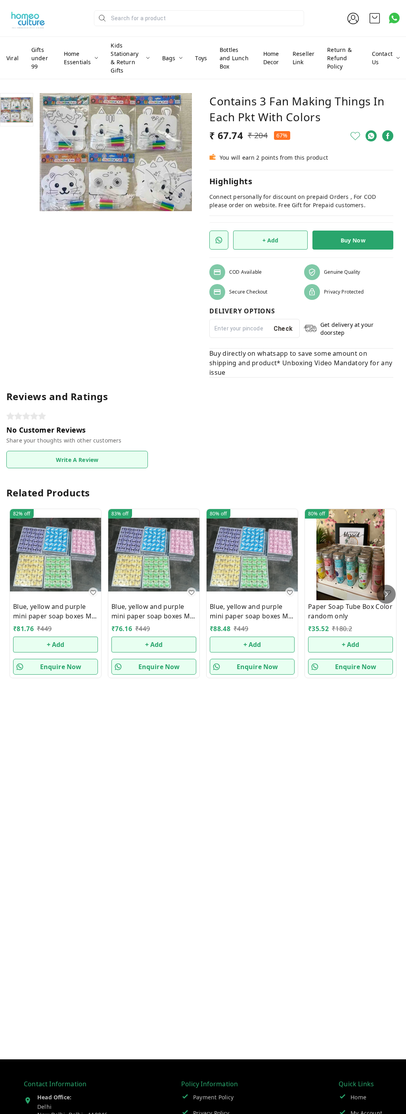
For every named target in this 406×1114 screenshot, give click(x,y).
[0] (374, 18)
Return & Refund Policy (339, 58)
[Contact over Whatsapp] (394, 18)
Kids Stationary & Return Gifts (124, 58)
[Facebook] (387, 135)
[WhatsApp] (371, 135)
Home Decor (271, 58)
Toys (201, 58)
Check (283, 328)
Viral (12, 58)
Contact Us (382, 58)
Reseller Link (303, 58)
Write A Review (77, 460)
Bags (169, 58)
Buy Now (353, 240)
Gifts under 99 (39, 58)
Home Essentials (77, 58)
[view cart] (374, 18)
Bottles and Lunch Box (234, 58)
